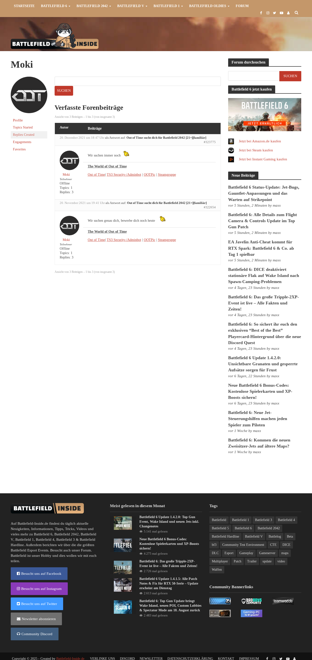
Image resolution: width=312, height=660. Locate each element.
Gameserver (267, 553)
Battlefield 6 (54, 6)
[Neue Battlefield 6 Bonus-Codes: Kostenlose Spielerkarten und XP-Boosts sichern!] (123, 545)
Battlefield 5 (220, 528)
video (281, 561)
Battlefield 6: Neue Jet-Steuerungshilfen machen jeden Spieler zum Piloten (257, 418)
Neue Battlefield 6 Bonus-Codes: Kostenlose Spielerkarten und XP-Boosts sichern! (260, 391)
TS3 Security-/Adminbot (124, 174)
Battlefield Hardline (225, 536)
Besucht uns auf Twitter (39, 604)
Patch (237, 561)
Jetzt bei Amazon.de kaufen (260, 141)
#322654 (210, 207)
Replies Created (23, 135)
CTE (273, 545)
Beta (290, 536)
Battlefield (219, 520)
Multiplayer (220, 561)
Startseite (24, 6)
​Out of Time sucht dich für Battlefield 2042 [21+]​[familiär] (166, 137)
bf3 (214, 545)
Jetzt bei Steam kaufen (256, 150)
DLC (215, 553)
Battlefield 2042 (92, 6)
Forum (242, 6)
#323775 (210, 142)
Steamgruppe (167, 174)
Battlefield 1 (167, 6)
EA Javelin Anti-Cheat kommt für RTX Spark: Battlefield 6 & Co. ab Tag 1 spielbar (261, 248)
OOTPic (149, 174)
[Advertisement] (213, 35)
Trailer (252, 561)
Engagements (22, 142)
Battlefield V (130, 6)
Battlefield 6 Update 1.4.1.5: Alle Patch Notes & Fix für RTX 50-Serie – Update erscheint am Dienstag (168, 583)
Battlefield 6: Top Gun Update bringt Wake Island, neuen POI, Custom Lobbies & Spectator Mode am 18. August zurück (170, 605)
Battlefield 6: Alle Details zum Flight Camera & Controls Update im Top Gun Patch (262, 220)
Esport (229, 553)
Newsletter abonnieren (39, 619)
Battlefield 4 (45, 539)
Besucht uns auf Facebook (41, 574)
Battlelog (275, 536)
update (267, 561)
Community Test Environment (243, 545)
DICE (287, 545)
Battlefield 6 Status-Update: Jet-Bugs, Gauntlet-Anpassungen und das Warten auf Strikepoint (263, 193)
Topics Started (23, 127)
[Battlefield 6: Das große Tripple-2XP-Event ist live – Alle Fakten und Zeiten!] (123, 567)
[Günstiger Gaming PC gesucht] (251, 613)
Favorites (19, 149)
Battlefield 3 (65, 539)
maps (284, 553)
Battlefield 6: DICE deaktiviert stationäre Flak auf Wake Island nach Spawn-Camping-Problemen (263, 275)
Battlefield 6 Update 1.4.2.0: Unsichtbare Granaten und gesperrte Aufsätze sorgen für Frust (263, 363)
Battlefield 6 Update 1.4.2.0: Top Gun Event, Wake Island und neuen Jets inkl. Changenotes (169, 521)
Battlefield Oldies (207, 6)
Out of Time (96, 174)
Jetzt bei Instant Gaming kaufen (263, 159)
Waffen (217, 569)
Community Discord (36, 634)
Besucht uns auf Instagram (41, 589)
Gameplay (246, 553)
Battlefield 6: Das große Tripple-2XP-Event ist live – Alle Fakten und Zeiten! (263, 303)
